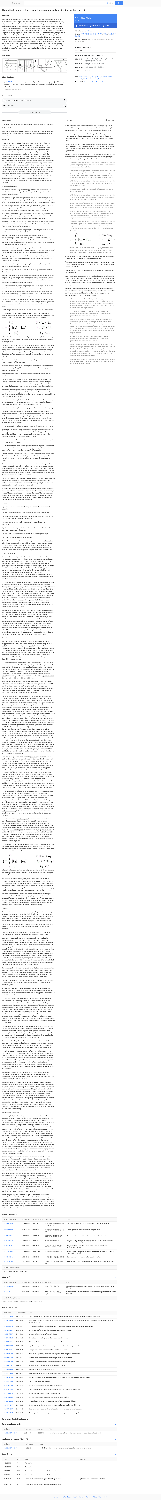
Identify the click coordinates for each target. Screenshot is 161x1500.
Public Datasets (78, 1497)
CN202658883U (8, 1369)
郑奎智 (92, 34)
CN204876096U (8, 1361)
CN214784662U (8, 1409)
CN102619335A (8, 1389)
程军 (78, 36)
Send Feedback (66, 1497)
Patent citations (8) (84, 77)
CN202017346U (8, 1334)
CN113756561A (9, 1261)
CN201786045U (8, 1377)
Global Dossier (96, 82)
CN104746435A (8, 1342)
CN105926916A (9, 1240)
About (56, 1497)
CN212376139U (8, 1413)
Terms (88, 1497)
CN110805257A (9, 1251)
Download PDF (83, 25)
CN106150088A (9, 1246)
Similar (107, 25)
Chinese (89, 31)
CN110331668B (8, 1316)
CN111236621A (8, 1350)
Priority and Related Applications (93, 79)
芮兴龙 (87, 34)
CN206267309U (8, 1373)
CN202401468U (8, 1381)
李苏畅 (105, 34)
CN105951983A (8, 1365)
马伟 (101, 34)
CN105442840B (8, 1401)
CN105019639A (9, 1236)
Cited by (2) (94, 77)
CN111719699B (8, 1354)
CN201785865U (8, 1320)
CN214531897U (8, 1405)
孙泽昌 (97, 34)
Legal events (103, 77)
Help (105, 1497)
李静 (82, 34)
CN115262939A (9, 1286)
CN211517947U (8, 1330)
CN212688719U (8, 1393)
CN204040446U (9, 1230)
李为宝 (110, 34)
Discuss (104, 82)
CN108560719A (8, 1326)
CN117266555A (9, 1292)
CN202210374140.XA (10, 1433)
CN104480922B (8, 1338)
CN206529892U (8, 1385)
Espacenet (87, 82)
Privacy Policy (97, 1497)
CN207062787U (8, 1397)
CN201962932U (9, 1223)
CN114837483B (8, 1346)
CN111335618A (9, 1257)
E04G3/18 (9, 82)
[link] (35, 84)
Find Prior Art (96, 25)
